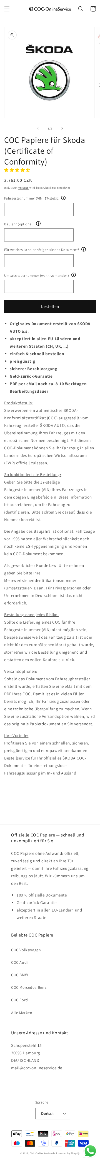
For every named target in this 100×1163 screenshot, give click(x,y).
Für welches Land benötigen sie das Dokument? (41, 249)
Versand (23, 188)
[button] (7, 9)
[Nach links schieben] (38, 128)
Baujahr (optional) (19, 224)
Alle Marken (21, 1012)
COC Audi (19, 962)
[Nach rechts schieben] (62, 128)
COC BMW (19, 974)
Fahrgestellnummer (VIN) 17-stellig (31, 198)
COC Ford (19, 999)
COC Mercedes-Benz (28, 987)
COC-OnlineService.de (43, 1153)
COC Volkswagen (26, 949)
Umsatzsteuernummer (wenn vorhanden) (36, 275)
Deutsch (47, 1113)
